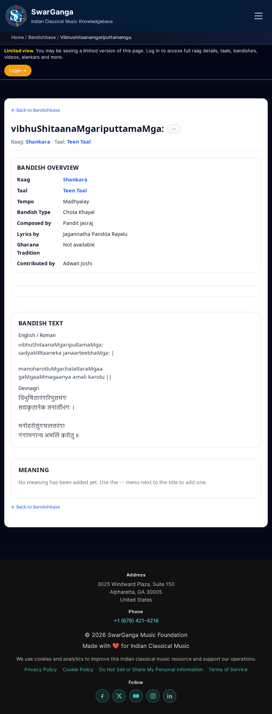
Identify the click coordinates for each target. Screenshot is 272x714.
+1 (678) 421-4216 (136, 620)
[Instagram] (153, 696)
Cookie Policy (78, 669)
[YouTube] (136, 696)
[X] (119, 696)
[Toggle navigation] (258, 16)
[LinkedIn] (169, 696)
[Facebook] (102, 696)
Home (17, 37)
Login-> (18, 70)
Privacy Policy (40, 669)
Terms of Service (228, 669)
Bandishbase (42, 37)
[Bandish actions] (174, 129)
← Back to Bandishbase (35, 110)
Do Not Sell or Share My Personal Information (151, 669)
